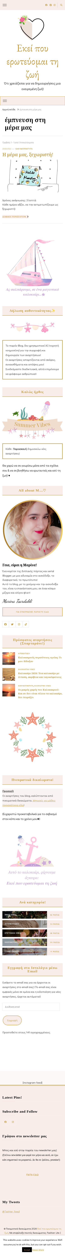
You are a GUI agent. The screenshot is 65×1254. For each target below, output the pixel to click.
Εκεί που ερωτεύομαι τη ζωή (32, 61)
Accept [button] (27, 1249)
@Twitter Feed (11, 1211)
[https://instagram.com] (13, 1122)
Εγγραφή (12, 1020)
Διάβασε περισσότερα (14, 216)
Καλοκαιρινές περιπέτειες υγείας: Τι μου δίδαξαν (40, 659)
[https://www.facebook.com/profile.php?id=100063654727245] (5, 1122)
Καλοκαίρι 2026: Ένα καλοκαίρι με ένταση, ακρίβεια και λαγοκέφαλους (39, 675)
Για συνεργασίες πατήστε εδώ (32, 611)
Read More (38, 1249)
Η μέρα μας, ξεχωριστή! (27, 154)
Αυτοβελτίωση (24, 653)
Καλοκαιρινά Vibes (26, 669)
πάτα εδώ (32, 1174)
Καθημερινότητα (24, 149)
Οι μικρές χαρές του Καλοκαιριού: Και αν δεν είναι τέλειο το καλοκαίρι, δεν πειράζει (40, 693)
